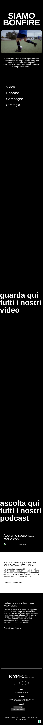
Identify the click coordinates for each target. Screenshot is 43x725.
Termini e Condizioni (18, 709)
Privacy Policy (18, 707)
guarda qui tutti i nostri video (20, 302)
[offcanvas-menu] (38, 5)
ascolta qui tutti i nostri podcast (20, 510)
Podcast (12, 93)
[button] (21, 87)
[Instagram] (21, 683)
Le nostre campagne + (14, 582)
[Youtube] (27, 683)
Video (10, 87)
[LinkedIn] (16, 683)
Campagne (14, 99)
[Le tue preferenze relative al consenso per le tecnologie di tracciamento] (39, 721)
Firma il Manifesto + (12, 628)
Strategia (13, 105)
